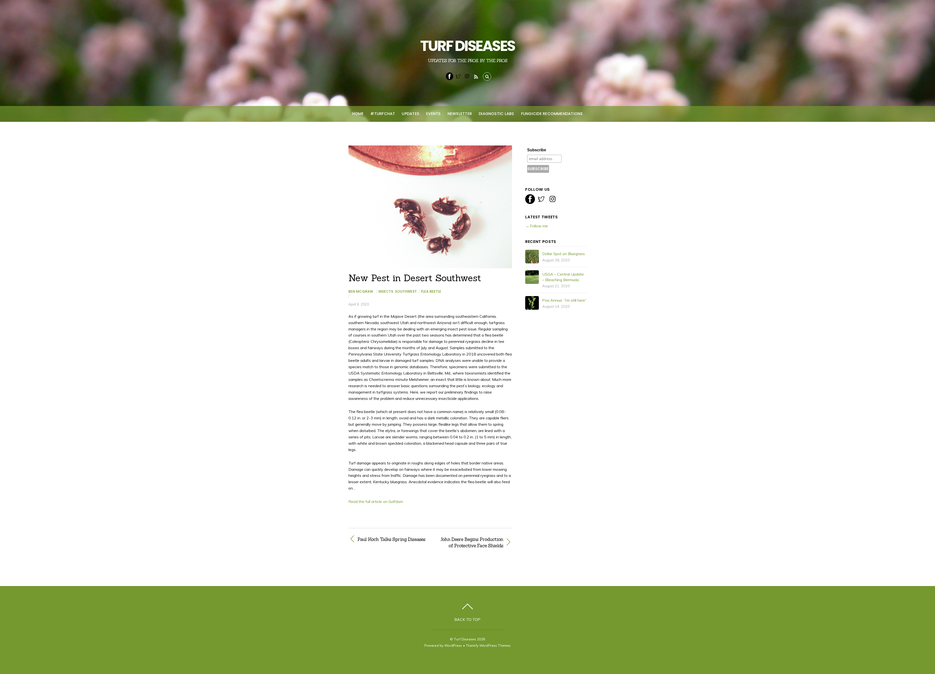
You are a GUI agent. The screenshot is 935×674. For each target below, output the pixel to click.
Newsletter (460, 113)
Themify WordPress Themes (488, 645)
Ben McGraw (360, 291)
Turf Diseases (465, 639)
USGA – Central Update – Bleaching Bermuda (563, 277)
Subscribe (536, 150)
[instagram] (467, 75)
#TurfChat (382, 113)
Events (433, 113)
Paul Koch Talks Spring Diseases (391, 539)
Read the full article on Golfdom (375, 501)
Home (358, 113)
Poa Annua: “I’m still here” (564, 300)
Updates (410, 113)
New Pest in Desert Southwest (414, 278)
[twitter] (458, 75)
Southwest (406, 291)
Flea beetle (431, 291)
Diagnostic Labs (496, 113)
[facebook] (449, 75)
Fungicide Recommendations (552, 113)
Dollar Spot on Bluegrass (563, 253)
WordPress (453, 645)
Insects (385, 291)
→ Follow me (536, 225)
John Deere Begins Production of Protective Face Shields (469, 542)
